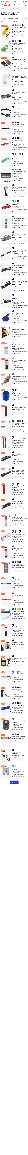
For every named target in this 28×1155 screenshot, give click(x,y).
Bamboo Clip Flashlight (18, 736)
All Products (4, 12)
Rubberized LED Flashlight (19, 27)
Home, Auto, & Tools (13, 12)
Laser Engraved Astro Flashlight (18, 203)
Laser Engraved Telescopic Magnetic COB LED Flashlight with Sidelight (19, 251)
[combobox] (14, 8)
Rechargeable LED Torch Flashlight (19, 361)
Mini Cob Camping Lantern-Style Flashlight (18, 565)
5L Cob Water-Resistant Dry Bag (18, 768)
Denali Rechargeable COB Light (19, 659)
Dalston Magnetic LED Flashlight (18, 486)
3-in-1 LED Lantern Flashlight (17, 753)
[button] (9, 26)
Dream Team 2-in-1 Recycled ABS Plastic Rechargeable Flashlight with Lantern (19, 629)
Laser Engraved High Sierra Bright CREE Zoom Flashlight (19, 220)
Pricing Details (15, 32)
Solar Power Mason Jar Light (18, 345)
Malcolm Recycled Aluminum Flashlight (17, 690)
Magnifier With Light (17, 642)
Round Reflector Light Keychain (18, 314)
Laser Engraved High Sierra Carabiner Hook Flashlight (19, 235)
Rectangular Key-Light (18, 140)
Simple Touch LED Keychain (19, 156)
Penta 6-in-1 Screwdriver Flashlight (19, 297)
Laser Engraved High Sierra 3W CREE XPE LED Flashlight (19, 267)
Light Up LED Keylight (18, 611)
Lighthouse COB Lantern (19, 392)
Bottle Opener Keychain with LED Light (18, 44)
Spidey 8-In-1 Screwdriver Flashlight (19, 93)
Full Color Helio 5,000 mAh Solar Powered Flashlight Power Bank (19, 61)
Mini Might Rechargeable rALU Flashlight (19, 424)
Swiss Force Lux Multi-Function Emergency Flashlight (18, 472)
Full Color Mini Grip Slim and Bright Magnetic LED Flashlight (19, 283)
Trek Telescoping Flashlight (19, 376)
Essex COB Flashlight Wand (19, 674)
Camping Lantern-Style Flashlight (18, 721)
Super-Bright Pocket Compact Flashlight (18, 125)
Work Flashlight (16, 580)
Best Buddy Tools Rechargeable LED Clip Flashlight (18, 534)
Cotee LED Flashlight (17, 501)
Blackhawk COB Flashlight (19, 407)
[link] (8, 4)
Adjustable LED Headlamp (19, 109)
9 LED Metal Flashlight (18, 705)
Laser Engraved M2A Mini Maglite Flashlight (19, 172)
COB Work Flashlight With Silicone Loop (19, 596)
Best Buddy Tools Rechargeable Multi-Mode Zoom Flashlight (19, 519)
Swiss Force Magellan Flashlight (18, 455)
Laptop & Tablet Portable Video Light (19, 188)
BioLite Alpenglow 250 (18, 329)
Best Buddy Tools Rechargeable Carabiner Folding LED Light (19, 550)
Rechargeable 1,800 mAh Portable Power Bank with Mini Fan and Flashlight (19, 77)
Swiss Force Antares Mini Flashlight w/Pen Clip (19, 439)
